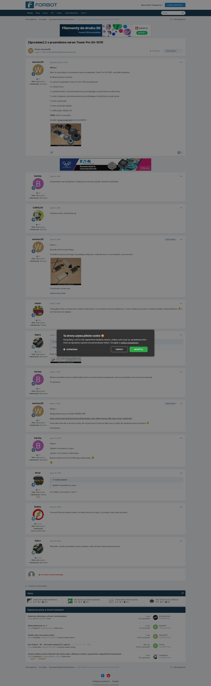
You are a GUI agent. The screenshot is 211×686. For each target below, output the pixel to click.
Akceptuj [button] (138, 349)
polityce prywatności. (130, 342)
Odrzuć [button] (119, 349)
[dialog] (105, 343)
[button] (70, 349)
